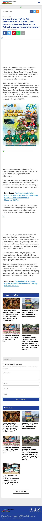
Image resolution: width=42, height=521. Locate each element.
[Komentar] (23, 33)
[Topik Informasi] (9, 2)
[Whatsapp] (18, 33)
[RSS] (37, 12)
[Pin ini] (14, 33)
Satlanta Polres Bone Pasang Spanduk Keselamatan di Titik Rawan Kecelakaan (30, 425)
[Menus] (39, 2)
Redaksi (3, 518)
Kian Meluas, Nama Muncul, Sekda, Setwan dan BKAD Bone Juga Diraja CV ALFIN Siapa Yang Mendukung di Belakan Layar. (11, 427)
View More (21, 491)
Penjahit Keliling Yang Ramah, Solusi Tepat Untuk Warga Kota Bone (11, 450)
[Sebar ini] (5, 33)
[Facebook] (31, 12)
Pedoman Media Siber (16, 518)
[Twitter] (34, 12)
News (9, 29)
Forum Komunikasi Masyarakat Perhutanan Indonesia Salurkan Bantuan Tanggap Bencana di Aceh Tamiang (11, 479)
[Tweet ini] (9, 33)
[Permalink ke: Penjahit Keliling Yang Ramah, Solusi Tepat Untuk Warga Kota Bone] (11, 329)
